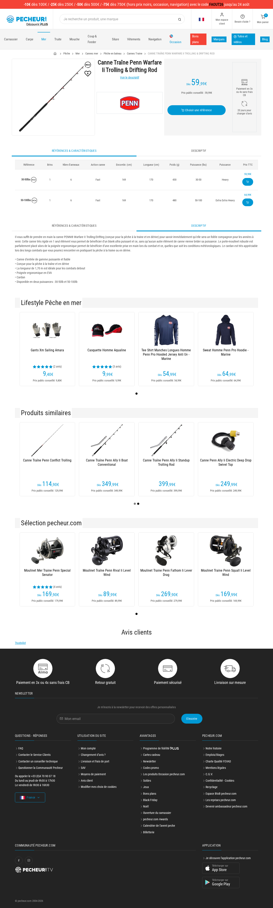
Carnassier (11, 39)
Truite (57, 39)
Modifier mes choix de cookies (98, 786)
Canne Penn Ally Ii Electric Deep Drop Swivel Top (225, 462)
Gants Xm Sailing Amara (47, 350)
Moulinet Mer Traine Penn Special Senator (47, 572)
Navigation (154, 39)
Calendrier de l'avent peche (159, 825)
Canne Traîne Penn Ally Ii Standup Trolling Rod (166, 462)
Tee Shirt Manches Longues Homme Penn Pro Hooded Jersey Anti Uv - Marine (166, 354)
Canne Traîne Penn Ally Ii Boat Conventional (107, 462)
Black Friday (150, 800)
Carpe (29, 39)
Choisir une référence (198, 110)
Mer (43, 39)
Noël (146, 806)
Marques (219, 39)
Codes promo (151, 767)
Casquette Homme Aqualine (106, 350)
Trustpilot (20, 643)
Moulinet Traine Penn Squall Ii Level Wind (226, 572)
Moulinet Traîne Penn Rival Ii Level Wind (107, 572)
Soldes (147, 780)
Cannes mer (91, 53)
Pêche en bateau (112, 53)
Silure (115, 39)
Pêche (66, 53)
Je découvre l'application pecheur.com (228, 858)
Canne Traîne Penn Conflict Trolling (47, 460)
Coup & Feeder (92, 39)
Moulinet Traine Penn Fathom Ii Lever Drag (166, 572)
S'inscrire (191, 718)
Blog (265, 39)
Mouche (75, 39)
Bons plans (195, 39)
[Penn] (130, 103)
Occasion (175, 42)
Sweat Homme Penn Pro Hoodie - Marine (225, 352)
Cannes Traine (134, 53)
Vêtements (133, 39)
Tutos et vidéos (240, 39)
